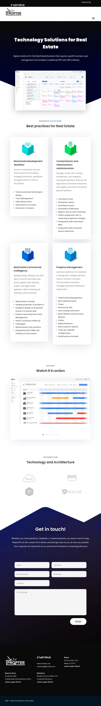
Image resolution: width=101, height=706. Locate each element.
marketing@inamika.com (46, 666)
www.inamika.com (43, 663)
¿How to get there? (72, 666)
